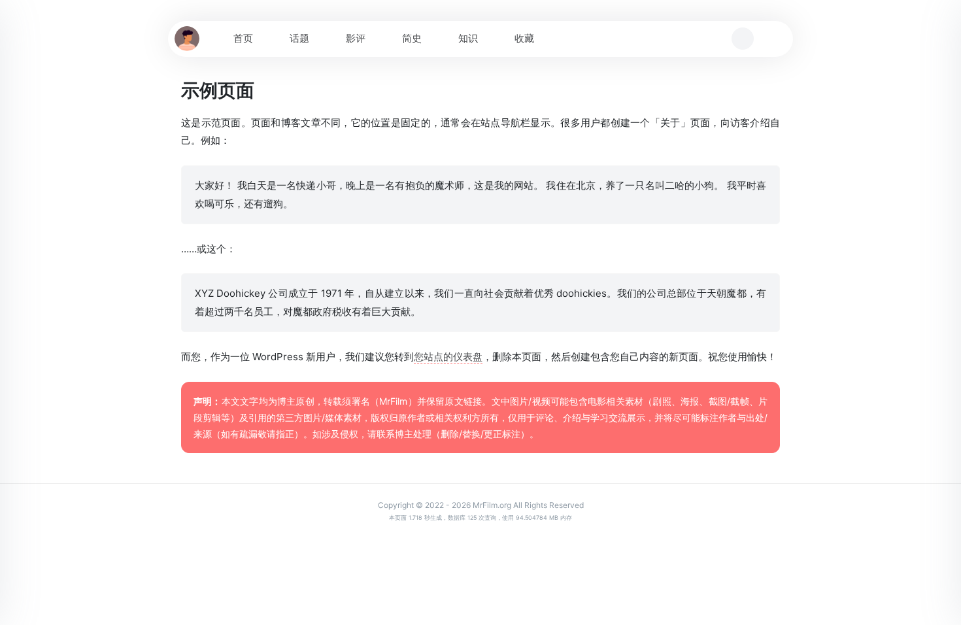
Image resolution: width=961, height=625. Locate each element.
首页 (243, 38)
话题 (299, 38)
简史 (412, 38)
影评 (355, 38)
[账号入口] (771, 38)
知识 (468, 38)
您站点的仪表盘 (448, 356)
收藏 (524, 38)
